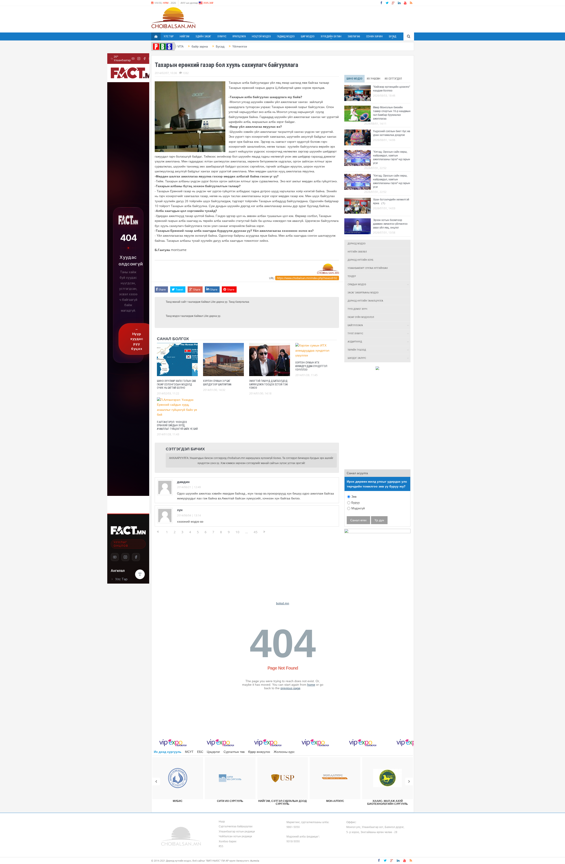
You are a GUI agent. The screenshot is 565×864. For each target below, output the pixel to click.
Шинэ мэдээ (354, 78)
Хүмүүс (221, 36)
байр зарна (178, 46)
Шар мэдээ (308, 36)
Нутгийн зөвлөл (357, 251)
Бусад (392, 36)
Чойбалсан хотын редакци (235, 836)
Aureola (254, 860)
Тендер (352, 276)
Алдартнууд (355, 341)
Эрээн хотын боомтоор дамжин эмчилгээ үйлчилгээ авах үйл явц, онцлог (390, 223)
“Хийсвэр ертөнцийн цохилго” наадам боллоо (391, 88)
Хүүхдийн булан (331, 36)
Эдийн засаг (203, 36)
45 (256, 532)
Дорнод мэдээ (356, 243)
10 (237, 532)
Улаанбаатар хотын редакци (237, 831)
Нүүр (222, 821)
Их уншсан (373, 78)
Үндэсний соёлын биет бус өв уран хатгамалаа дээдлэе (391, 133)
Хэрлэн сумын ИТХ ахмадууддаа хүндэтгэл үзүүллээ (311, 366)
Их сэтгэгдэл (393, 78)
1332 (186, 73)
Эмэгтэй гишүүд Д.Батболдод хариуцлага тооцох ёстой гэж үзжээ (268, 384)
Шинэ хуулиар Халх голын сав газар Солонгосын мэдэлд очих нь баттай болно (176, 384)
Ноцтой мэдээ (261, 36)
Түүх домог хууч (357, 309)
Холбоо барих (227, 841)
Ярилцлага (239, 36)
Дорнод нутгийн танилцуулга (365, 300)
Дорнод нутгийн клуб (360, 260)
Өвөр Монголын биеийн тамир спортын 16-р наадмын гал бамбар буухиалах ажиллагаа (392, 112)
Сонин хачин (374, 36)
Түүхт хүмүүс (355, 333)
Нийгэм (184, 36)
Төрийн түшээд (357, 349)
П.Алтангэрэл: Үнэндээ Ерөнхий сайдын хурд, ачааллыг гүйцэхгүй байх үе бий (177, 425)
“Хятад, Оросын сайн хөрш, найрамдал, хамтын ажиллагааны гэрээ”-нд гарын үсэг (391, 157)
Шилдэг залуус (357, 358)
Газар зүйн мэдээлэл (361, 317)
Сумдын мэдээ (357, 284)
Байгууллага (355, 325)
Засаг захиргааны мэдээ (363, 292)
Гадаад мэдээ (286, 36)
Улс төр (168, 36)
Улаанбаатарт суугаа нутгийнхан (368, 268)
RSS (221, 846)
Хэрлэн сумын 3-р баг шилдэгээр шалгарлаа (217, 382)
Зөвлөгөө (354, 36)
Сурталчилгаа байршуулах (235, 826)
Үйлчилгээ (217, 46)
